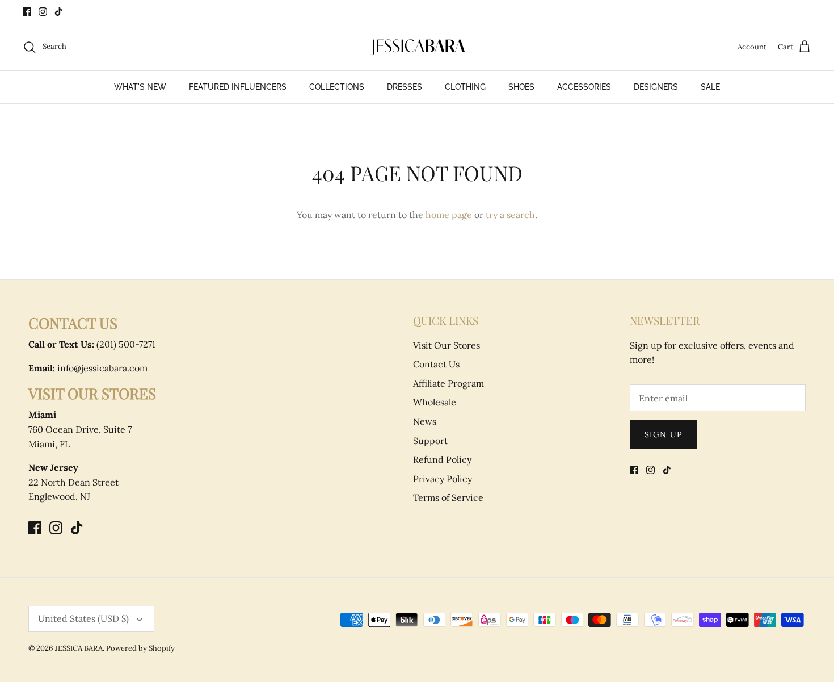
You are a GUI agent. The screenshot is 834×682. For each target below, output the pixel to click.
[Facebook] (27, 11)
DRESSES (404, 86)
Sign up (663, 434)
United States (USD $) (83, 618)
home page (449, 214)
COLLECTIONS (336, 86)
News (424, 421)
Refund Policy (442, 459)
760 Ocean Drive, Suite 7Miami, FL (80, 429)
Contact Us (436, 364)
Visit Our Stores (446, 345)
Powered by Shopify (140, 648)
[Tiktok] (58, 11)
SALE (710, 86)
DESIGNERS (656, 86)
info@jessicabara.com (88, 368)
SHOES (521, 86)
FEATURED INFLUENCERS (238, 86)
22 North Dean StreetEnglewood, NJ (73, 482)
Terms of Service (448, 497)
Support (430, 440)
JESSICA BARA (79, 648)
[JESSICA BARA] (417, 47)
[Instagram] (43, 11)
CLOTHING (465, 86)
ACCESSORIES (584, 86)
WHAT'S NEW (140, 86)
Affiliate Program (448, 383)
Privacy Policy (442, 478)
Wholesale (434, 402)
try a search (510, 214)
